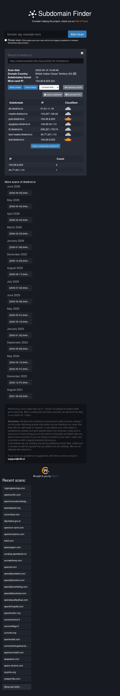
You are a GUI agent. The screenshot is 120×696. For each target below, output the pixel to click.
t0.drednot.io (15, 129)
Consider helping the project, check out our (60, 21)
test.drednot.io (16, 139)
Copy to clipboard (53, 94)
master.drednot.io (18, 113)
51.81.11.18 (47, 108)
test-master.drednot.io (20, 134)
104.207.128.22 (49, 113)
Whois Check (15, 87)
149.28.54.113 (49, 124)
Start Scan (77, 34)
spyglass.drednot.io (19, 124)
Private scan (43, 41)
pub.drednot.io (17, 119)
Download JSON (74, 87)
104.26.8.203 (48, 119)
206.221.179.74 (49, 129)
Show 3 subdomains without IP (45, 146)
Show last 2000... (12, 686)
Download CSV (74, 94)
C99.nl (54, 476)
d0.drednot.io (16, 108)
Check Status (30, 87)
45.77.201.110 (49, 134)
